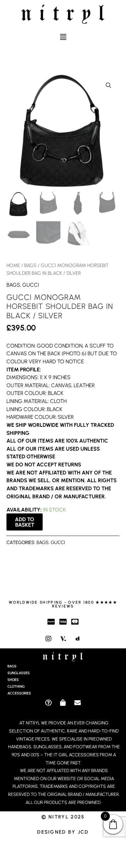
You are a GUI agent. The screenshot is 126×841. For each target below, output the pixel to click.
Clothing (16, 686)
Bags (30, 265)
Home (13, 265)
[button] (63, 37)
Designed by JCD (63, 832)
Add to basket (24, 522)
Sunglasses (18, 673)
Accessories (19, 693)
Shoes (13, 680)
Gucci (30, 285)
